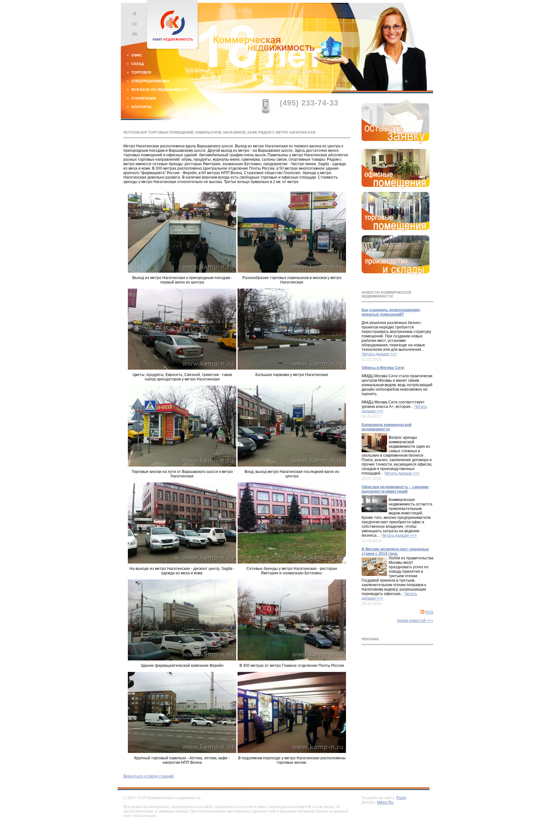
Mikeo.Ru (385, 802)
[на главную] (133, 14)
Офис (136, 55)
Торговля (141, 72)
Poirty (401, 798)
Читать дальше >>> (379, 354)
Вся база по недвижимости (159, 90)
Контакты (141, 107)
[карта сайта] (133, 35)
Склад (137, 64)
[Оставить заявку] (396, 142)
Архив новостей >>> (415, 620)
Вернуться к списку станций (148, 776)
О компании (143, 98)
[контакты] (133, 24)
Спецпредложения (150, 81)
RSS (429, 612)
